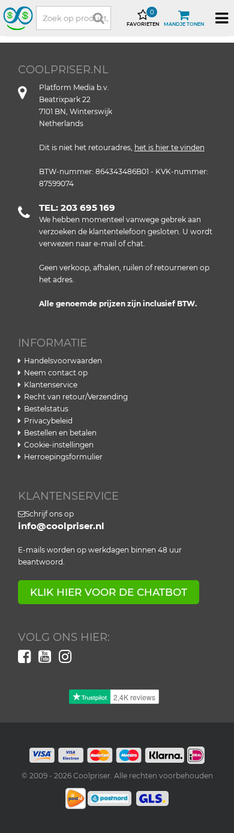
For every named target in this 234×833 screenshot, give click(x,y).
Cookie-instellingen (59, 444)
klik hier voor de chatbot (108, 592)
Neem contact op (56, 372)
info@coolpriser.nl (61, 526)
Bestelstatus (46, 408)
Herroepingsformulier (63, 456)
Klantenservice (50, 384)
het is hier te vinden (169, 147)
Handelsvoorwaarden (63, 360)
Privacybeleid (48, 420)
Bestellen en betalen (60, 432)
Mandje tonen (184, 24)
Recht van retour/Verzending (76, 396)
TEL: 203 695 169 (77, 207)
